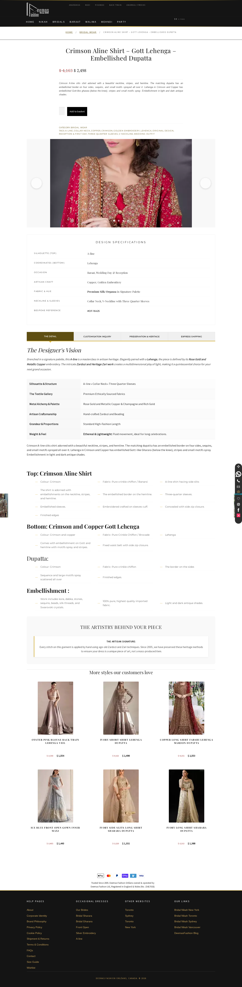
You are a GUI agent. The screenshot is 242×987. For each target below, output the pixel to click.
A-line (69, 130)
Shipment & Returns (38, 938)
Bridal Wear (88, 32)
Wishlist (31, 967)
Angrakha (74, 5)
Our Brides (82, 909)
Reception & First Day (73, 134)
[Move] (238, 466)
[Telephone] (238, 481)
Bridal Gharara (84, 921)
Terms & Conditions (38, 944)
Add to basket (77, 111)
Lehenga (146, 130)
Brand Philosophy (36, 921)
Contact (31, 956)
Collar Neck (82, 130)
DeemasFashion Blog (186, 933)
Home (30, 22)
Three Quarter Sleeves (103, 134)
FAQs (30, 950)
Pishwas (99, 5)
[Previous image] (36, 183)
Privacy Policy (34, 927)
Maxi (87, 5)
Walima (90, 22)
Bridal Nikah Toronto (185, 915)
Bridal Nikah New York (186, 909)
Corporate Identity (37, 915)
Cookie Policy (34, 933)
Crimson (107, 130)
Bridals (59, 22)
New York (130, 927)
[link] (238, 474)
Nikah (43, 22)
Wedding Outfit (144, 134)
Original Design (163, 130)
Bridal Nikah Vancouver (187, 927)
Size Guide (33, 961)
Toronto (129, 909)
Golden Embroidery (127, 130)
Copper (96, 130)
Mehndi (106, 22)
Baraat (75, 22)
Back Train (115, 5)
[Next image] (205, 183)
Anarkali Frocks (135, 5)
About (30, 909)
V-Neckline (126, 134)
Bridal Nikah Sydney (185, 921)
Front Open (82, 927)
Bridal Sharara (84, 915)
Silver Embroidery (86, 933)
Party (121, 22)
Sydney (129, 915)
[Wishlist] (238, 499)
